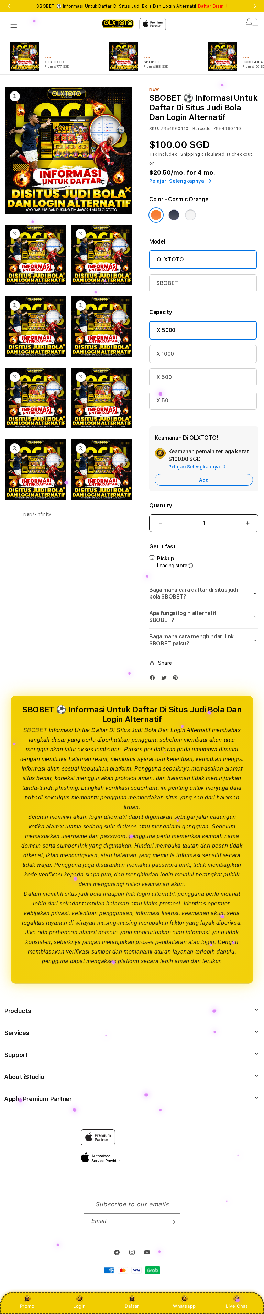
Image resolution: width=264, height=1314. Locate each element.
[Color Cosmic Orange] (156, 215)
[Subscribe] (172, 1221)
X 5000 (166, 330)
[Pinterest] (177, 679)
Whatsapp (184, 1306)
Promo (27, 1306)
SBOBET (167, 283)
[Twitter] (165, 679)
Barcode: (202, 128)
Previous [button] (9, 6)
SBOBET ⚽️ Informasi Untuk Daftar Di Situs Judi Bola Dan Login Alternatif (131, 6)
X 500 (164, 377)
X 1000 (165, 354)
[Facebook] (154, 679)
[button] (14, 25)
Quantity (160, 505)
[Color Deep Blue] (173, 214)
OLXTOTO (170, 259)
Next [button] (255, 6)
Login (79, 1306)
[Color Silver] (190, 214)
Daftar (132, 1306)
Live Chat (237, 1306)
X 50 (162, 400)
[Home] (118, 23)
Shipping (190, 154)
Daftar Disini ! (213, 6)
